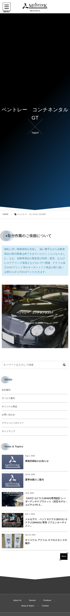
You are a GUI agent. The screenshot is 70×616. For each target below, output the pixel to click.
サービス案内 (8, 398)
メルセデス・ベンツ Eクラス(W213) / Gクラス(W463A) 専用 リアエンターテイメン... (46, 522)
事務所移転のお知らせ (37, 461)
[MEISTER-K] (35, 6)
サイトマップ (8, 431)
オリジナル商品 (9, 406)
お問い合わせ (8, 414)
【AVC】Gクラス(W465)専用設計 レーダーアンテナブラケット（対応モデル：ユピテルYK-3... (46, 501)
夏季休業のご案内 (34, 479)
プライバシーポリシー (13, 423)
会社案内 (6, 390)
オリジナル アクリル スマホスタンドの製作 (46, 542)
